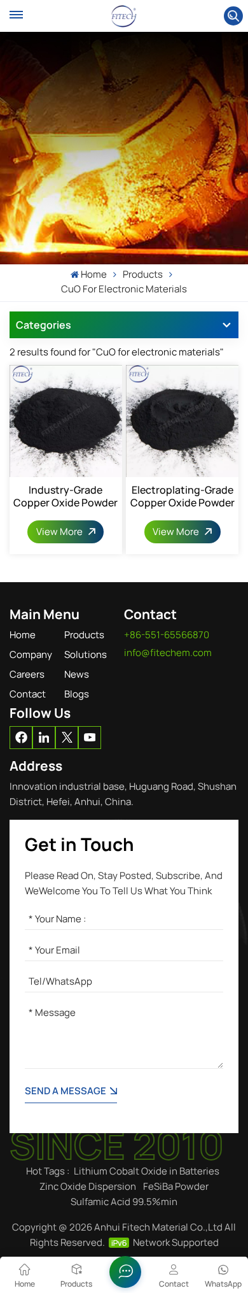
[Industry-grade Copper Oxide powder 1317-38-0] (66, 421)
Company (31, 654)
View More (60, 531)
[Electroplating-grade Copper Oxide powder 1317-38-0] (182, 421)
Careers (27, 674)
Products (84, 634)
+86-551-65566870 (166, 634)
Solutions (85, 654)
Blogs (76, 694)
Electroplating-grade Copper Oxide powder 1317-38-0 (182, 496)
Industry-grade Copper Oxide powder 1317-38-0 (65, 496)
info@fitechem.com (168, 652)
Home (94, 274)
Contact (28, 694)
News (76, 674)
